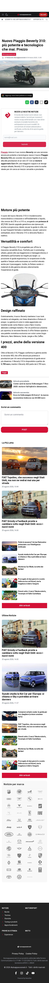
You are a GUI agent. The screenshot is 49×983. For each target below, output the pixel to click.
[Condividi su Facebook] (32, 102)
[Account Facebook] (16, 973)
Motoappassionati (9, 54)
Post (24, 430)
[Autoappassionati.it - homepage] (24, 14)
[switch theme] (6, 14)
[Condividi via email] (41, 102)
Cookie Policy (31, 954)
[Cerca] (47, 19)
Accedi (43, 15)
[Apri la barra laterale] (2, 14)
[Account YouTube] (33, 973)
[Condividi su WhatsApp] (27, 102)
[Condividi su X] (37, 102)
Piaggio (4, 152)
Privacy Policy (18, 954)
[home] (2, 19)
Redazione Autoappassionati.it (16, 57)
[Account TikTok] (27, 973)
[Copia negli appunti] (46, 102)
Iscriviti (24, 144)
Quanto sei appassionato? (18, 19)
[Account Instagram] (21, 973)
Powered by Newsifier (25, 978)
